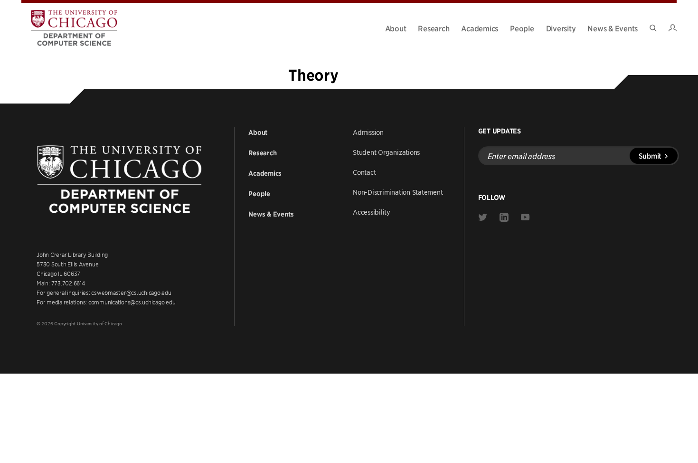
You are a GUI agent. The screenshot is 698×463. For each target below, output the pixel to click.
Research (433, 28)
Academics (479, 28)
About (395, 28)
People (522, 28)
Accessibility (371, 212)
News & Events (612, 28)
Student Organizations (386, 152)
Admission (368, 132)
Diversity (561, 28)
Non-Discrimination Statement (398, 192)
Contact (364, 172)
